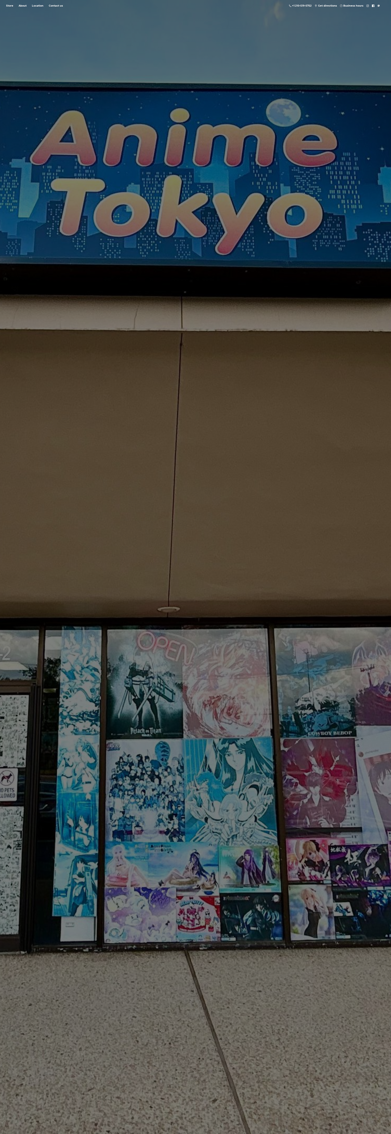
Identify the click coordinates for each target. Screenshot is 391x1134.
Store (9, 5)
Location (37, 5)
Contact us (56, 5)
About (23, 5)
